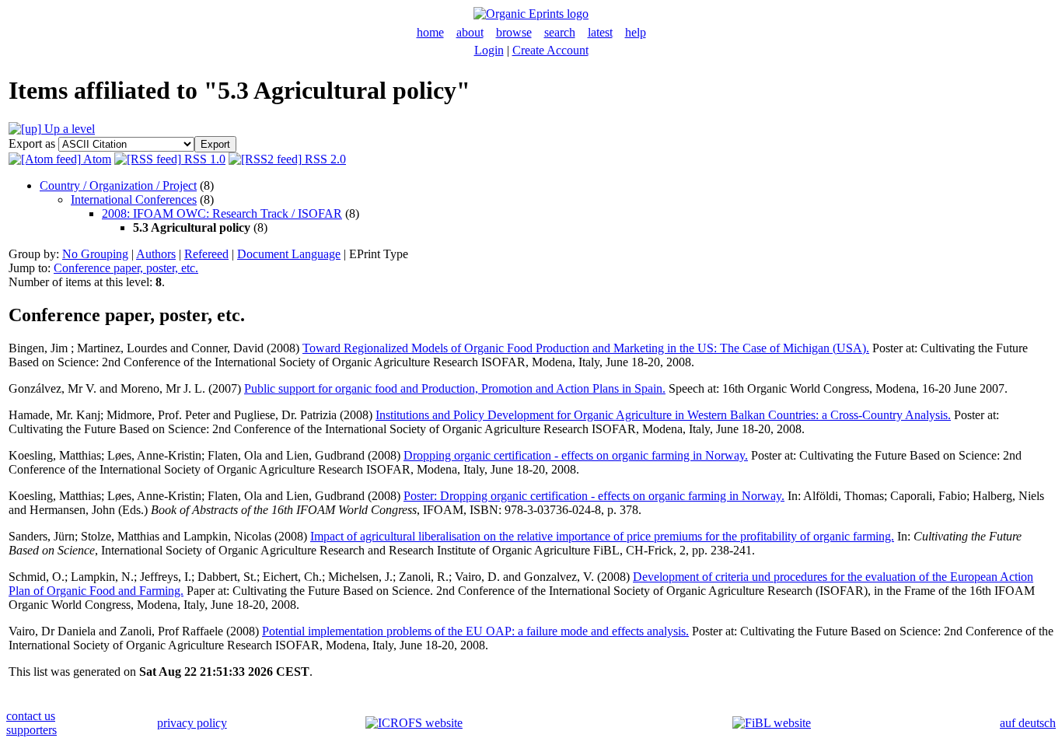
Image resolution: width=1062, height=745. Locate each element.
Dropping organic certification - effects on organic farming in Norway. (575, 455)
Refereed (206, 254)
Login (489, 50)
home (430, 32)
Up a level (68, 128)
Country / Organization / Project (118, 185)
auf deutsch (1028, 722)
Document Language (289, 254)
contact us (30, 715)
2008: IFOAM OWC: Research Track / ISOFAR (222, 213)
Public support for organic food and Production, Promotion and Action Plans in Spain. (454, 388)
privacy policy (192, 722)
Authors (156, 254)
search (559, 32)
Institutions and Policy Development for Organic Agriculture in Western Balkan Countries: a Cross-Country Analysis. (663, 414)
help (635, 32)
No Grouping (95, 254)
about (470, 32)
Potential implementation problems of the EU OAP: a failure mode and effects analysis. (475, 631)
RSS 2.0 (324, 159)
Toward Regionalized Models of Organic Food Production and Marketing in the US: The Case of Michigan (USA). (585, 348)
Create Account (550, 50)
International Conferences (134, 199)
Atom (96, 159)
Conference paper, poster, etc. (126, 268)
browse (514, 32)
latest (600, 32)
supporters (31, 729)
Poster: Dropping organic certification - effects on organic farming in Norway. (593, 495)
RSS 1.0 (203, 159)
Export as (32, 143)
